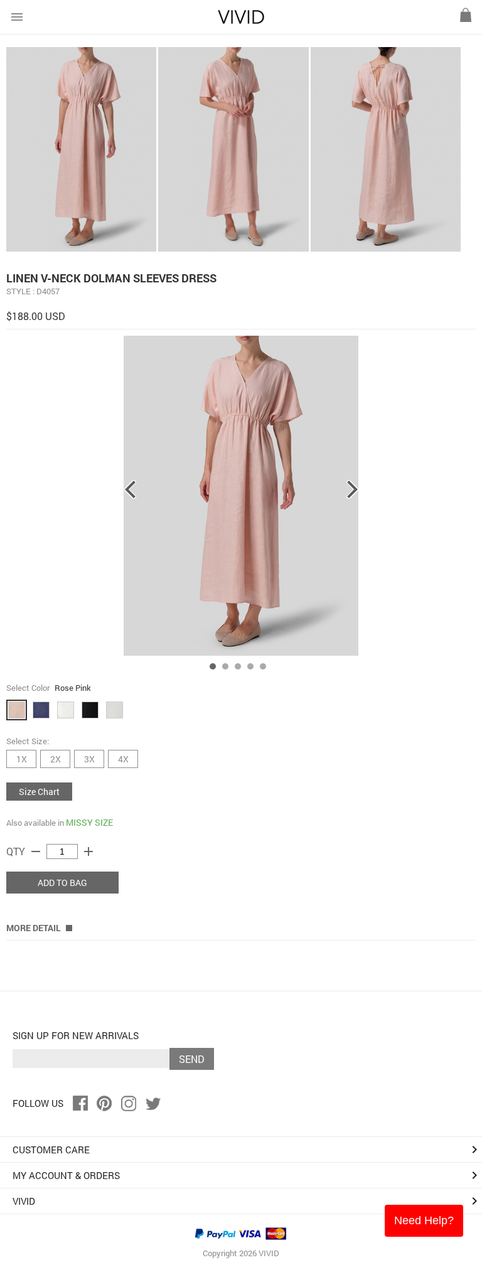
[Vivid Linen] (241, 21)
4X (123, 759)
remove (35, 851)
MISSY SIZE (89, 822)
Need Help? (424, 1220)
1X (21, 759)
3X (89, 759)
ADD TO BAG (62, 883)
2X (55, 759)
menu (16, 16)
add (88, 851)
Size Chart (39, 792)
